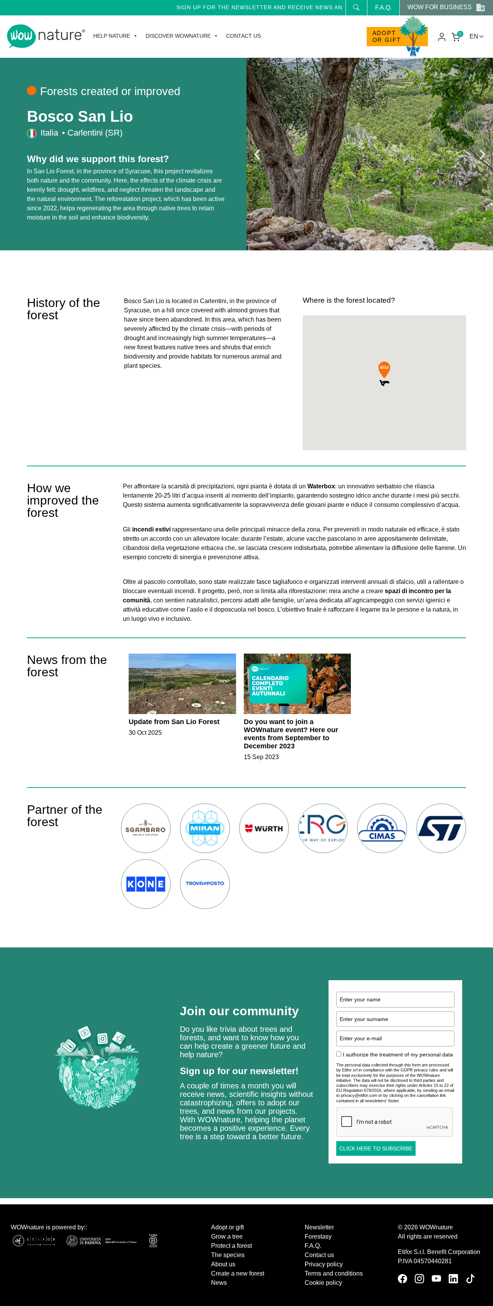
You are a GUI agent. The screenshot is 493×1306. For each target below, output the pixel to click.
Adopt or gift (386, 36)
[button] (257, 154)
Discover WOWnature (178, 36)
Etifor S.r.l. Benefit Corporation (439, 1252)
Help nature (111, 36)
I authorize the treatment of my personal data (398, 1054)
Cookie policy (323, 1282)
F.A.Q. (383, 7)
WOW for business (439, 7)
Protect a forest (231, 1245)
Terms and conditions (334, 1273)
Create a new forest (237, 1273)
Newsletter (319, 1227)
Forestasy (318, 1236)
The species (228, 1255)
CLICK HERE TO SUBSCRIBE (376, 1148)
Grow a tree (227, 1236)
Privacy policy (324, 1264)
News (219, 1282)
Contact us (243, 36)
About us (223, 1264)
